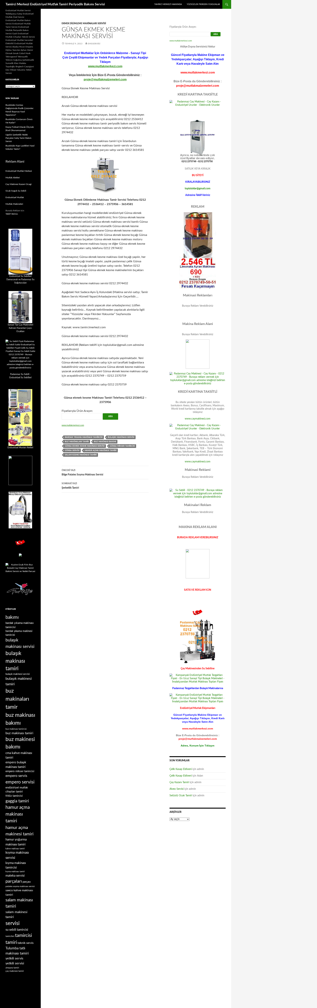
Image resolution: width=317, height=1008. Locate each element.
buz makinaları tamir (77, 442)
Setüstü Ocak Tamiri (181, 795)
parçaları (14, 881)
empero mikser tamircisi (20, 771)
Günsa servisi (72, 450)
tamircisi (23, 935)
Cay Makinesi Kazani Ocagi (19, 184)
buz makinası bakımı (105, 442)
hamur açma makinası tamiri (100, 450)
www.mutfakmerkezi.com (105, 66)
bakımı (12, 617)
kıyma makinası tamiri (15, 872)
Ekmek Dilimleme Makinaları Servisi (84, 23)
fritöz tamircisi (14, 795)
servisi (13, 923)
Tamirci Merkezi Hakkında (168, 4)
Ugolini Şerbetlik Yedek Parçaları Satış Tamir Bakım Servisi (18, 138)
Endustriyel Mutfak (15, 197)
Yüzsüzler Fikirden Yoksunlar (203, 4)
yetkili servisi (15, 963)
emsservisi (94, 44)
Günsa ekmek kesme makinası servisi (85, 446)
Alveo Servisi (177, 789)
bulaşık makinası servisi (121, 437)
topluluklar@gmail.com (197, 188)
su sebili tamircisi (17, 929)
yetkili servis (14, 958)
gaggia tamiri (17, 801)
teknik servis (26, 942)
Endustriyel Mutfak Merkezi (19, 171)
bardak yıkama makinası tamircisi (84, 437)
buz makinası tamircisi (16, 729)
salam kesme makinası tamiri (81, 455)
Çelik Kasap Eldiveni (181, 769)
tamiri (11, 942)
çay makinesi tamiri (15, 971)
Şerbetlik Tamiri (70, 485)
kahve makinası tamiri (15, 849)
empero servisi (20, 782)
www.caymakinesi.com (197, 418)
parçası (27, 881)
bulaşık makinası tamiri (15, 661)
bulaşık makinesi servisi (18, 674)
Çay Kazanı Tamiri (179, 782)
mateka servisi (15, 875)
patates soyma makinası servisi (20, 886)
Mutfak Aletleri (13, 177)
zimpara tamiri (12, 968)
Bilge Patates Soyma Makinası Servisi (82, 472)
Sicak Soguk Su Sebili (16, 191)
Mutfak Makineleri (14, 204)
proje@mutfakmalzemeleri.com (105, 79)
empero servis (16, 776)
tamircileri (10, 936)
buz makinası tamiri (19, 733)
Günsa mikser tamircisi (122, 446)
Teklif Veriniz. (12, 214)
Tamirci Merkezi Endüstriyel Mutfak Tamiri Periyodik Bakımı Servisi (55, 4)
